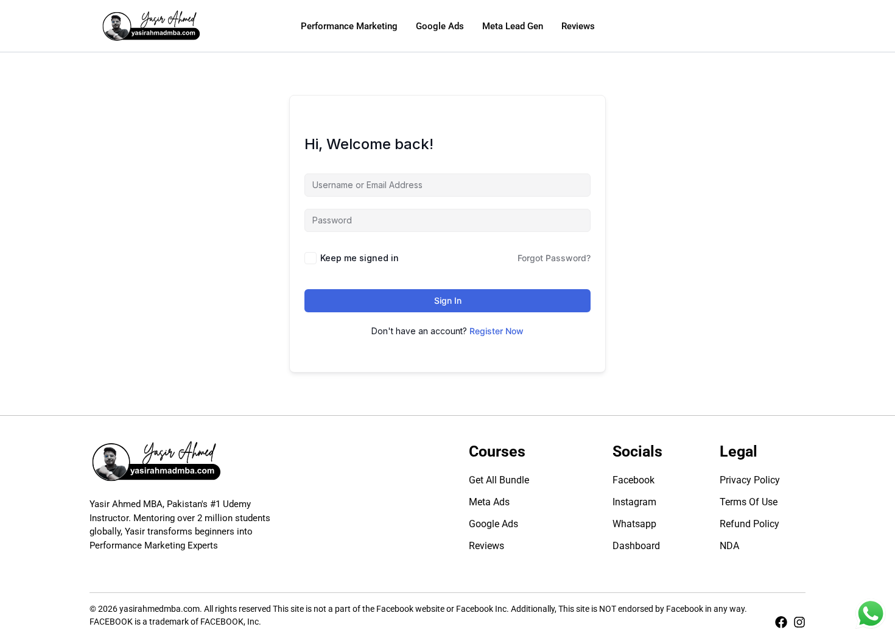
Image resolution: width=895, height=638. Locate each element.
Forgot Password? (554, 258)
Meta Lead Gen (512, 26)
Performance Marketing (349, 26)
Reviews (578, 26)
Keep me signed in (359, 258)
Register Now (496, 331)
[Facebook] (781, 622)
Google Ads (440, 26)
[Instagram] (799, 622)
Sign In (448, 300)
